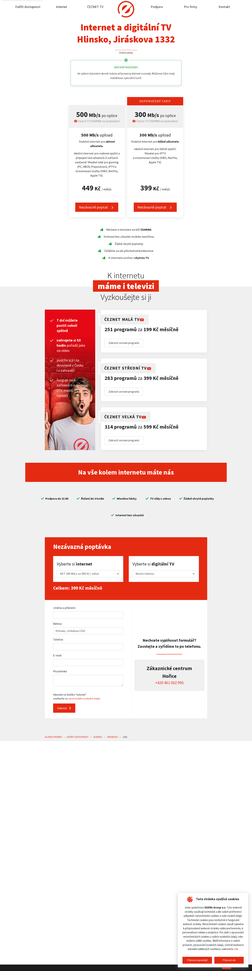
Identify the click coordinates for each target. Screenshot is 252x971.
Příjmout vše (229, 960)
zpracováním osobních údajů (84, 698)
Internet (61, 7)
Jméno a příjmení (64, 608)
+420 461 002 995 (169, 682)
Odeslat (62, 708)
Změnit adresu (126, 52)
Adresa (57, 623)
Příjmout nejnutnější (197, 960)
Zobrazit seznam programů (123, 343)
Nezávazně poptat (152, 207)
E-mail (57, 655)
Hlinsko (97, 737)
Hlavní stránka (53, 737)
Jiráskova (112, 737)
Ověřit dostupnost (27, 7)
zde (236, 949)
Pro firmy (190, 7)
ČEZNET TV (95, 7)
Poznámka (60, 671)
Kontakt (224, 7)
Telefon (58, 639)
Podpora (157, 7)
